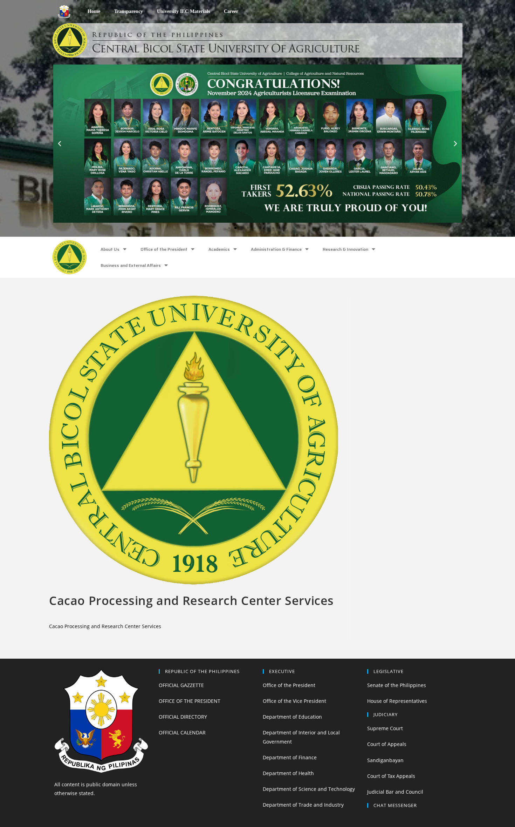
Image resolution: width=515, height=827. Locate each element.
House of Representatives (397, 701)
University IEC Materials (183, 11)
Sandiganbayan (385, 760)
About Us (110, 249)
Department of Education (292, 716)
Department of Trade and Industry (303, 804)
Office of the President (163, 249)
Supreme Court (385, 728)
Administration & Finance (276, 249)
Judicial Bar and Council (395, 791)
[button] (229, 228)
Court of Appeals (386, 744)
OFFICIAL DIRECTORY (183, 716)
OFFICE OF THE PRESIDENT (189, 701)
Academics (219, 249)
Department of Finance (290, 757)
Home (94, 11)
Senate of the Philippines (396, 685)
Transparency (128, 11)
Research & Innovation (345, 249)
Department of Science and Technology (309, 789)
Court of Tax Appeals (391, 776)
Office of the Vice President (294, 701)
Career (231, 11)
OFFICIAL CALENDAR (182, 732)
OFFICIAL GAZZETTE (181, 685)
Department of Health (288, 773)
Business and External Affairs (131, 265)
